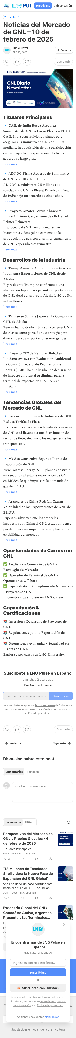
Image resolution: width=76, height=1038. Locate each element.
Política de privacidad (50, 1005)
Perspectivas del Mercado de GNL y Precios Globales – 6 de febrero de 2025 (28, 838)
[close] (64, 924)
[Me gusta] (7, 62)
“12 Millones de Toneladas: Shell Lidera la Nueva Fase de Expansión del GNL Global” (28, 874)
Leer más (10, 164)
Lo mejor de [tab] (13, 822)
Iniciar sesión (63, 5)
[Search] (69, 822)
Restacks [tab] (33, 772)
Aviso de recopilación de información (43, 709)
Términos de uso (51, 997)
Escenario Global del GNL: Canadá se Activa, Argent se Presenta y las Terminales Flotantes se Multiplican (27, 913)
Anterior (15, 743)
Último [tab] (29, 822)
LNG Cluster (21, 48)
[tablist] (22, 772)
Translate (12, 16)
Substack (17, 1029)
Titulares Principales (17, 849)
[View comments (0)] (17, 62)
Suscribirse (43, 5)
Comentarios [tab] (14, 772)
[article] (38, 846)
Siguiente (59, 743)
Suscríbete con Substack (40, 988)
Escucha (65, 50)
